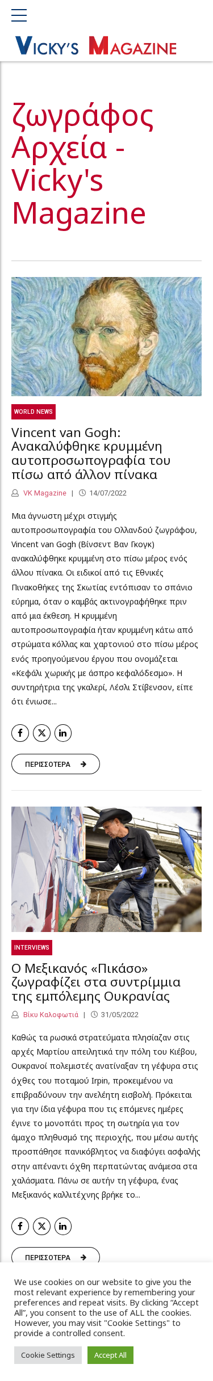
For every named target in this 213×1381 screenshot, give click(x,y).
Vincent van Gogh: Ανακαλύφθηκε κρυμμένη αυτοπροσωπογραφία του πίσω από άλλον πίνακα (91, 453)
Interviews (31, 948)
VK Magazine (44, 493)
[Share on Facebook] (20, 733)
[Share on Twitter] (42, 733)
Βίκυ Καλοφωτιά (50, 1014)
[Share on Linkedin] (63, 733)
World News (33, 412)
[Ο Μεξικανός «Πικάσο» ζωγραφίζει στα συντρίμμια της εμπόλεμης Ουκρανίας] (106, 869)
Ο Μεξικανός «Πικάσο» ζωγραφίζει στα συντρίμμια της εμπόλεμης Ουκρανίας (96, 982)
